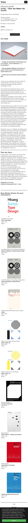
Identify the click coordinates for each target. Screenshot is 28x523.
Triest (3, 2)
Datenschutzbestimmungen (12, 517)
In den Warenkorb (14, 34)
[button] (7, 51)
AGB (14, 504)
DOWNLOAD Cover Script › (7, 182)
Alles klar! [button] (14, 520)
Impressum (14, 507)
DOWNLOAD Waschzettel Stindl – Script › (11, 184)
